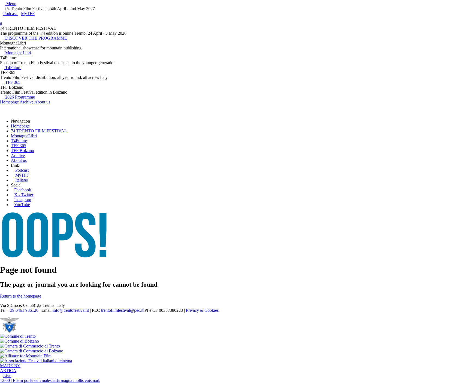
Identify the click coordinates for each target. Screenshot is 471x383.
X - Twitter (23, 194)
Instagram (22, 199)
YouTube (22, 204)
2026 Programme (19, 97)
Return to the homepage (20, 296)
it (1, 23)
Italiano (21, 180)
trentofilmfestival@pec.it (122, 310)
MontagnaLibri (17, 53)
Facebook (22, 190)
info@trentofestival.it (71, 310)
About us (42, 102)
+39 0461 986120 (23, 310)
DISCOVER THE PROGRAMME (35, 38)
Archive (27, 102)
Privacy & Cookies (202, 310)
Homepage (9, 102)
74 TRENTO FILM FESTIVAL (39, 131)
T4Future (12, 67)
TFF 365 (12, 82)
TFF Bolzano (22, 150)
